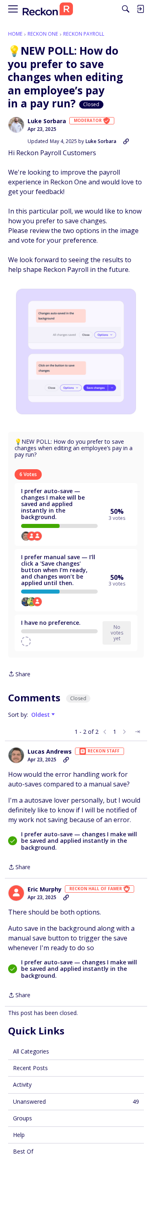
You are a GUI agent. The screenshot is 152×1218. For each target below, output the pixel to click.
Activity (22, 1084)
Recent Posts (30, 1068)
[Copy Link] (126, 141)
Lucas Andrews (50, 751)
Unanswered (76, 1101)
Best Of (23, 1151)
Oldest (41, 715)
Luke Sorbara (47, 121)
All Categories (31, 1051)
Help (19, 1135)
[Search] (125, 9)
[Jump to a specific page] (137, 731)
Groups (22, 1118)
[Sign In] (140, 9)
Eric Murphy (45, 889)
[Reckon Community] (48, 9)
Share (19, 674)
